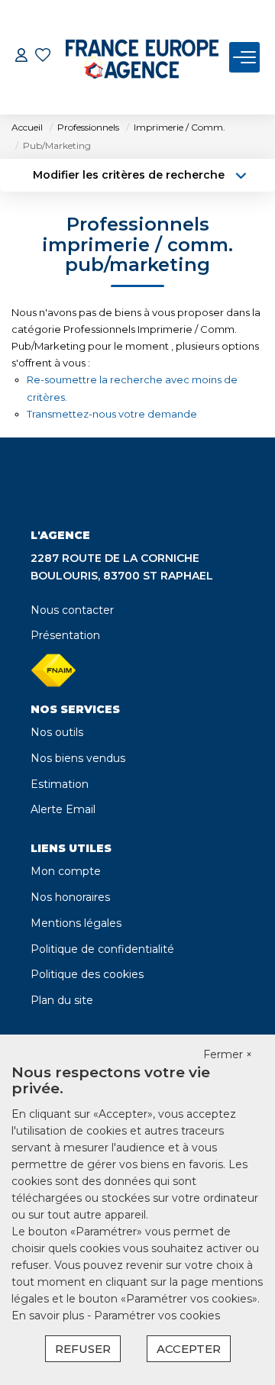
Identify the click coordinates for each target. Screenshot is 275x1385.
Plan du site (62, 1000)
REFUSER (83, 1348)
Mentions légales (76, 923)
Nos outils (57, 732)
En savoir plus (49, 1315)
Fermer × (227, 1054)
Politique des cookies (87, 974)
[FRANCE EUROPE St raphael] (142, 57)
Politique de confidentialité (102, 949)
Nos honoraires (70, 897)
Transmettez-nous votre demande (112, 414)
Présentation (65, 635)
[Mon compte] (21, 57)
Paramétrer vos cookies (157, 1315)
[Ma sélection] (42, 57)
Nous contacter (72, 610)
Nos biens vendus (78, 758)
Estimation (60, 784)
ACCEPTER (189, 1348)
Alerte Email (63, 809)
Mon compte (66, 871)
